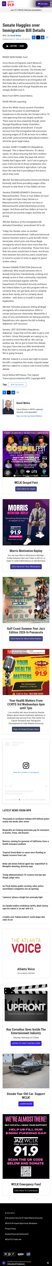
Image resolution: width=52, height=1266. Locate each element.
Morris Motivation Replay (26, 551)
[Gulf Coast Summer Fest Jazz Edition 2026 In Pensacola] (26, 600)
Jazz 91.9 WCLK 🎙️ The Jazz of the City (21, 800)
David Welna (15, 35)
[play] (3, 1263)
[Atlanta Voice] (26, 946)
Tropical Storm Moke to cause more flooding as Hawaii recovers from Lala (24, 854)
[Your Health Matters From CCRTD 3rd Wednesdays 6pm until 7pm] (26, 672)
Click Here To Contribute (26, 1190)
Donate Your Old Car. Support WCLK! (26, 1095)
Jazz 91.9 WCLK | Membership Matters (26, 10)
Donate (43, 4)
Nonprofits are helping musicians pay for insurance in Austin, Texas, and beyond (26, 831)
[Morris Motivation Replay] (26, 522)
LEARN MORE (26, 1103)
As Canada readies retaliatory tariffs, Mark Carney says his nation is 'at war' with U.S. (25, 907)
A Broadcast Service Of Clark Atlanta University (24, 1218)
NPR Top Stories (17, 385)
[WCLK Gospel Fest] (26, 454)
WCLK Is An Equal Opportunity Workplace (21, 1223)
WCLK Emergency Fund (26, 1184)
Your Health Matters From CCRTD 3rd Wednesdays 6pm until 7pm (26, 704)
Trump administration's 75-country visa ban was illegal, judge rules (24, 876)
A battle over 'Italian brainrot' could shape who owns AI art (24, 918)
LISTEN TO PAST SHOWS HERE (26, 1043)
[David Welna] (8, 406)
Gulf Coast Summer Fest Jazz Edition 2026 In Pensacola (26, 630)
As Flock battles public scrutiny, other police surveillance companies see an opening (23, 887)
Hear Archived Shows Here (26, 729)
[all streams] (48, 1263)
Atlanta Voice (26, 969)
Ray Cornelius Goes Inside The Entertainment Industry (26, 1031)
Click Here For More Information (26, 638)
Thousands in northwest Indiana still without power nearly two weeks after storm (26, 820)
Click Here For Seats (26, 488)
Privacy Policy (10, 1229)
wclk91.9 (43, 800)
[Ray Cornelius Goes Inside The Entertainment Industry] (26, 1003)
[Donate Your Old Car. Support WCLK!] (26, 1071)
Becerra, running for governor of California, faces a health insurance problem (26, 842)
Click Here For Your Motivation (26, 566)
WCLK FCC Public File (13, 1239)
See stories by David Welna (29, 416)
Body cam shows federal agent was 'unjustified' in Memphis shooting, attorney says (25, 865)
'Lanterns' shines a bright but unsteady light (23, 897)
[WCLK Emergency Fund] (26, 1146)
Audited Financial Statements (17, 1234)
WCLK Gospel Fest (26, 482)
